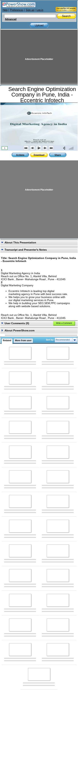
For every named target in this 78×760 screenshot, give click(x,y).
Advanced (10, 19)
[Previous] (32, 148)
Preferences (16, 10)
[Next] (45, 148)
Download (39, 155)
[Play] (38, 148)
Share (58, 155)
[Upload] (39, 25)
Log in (40, 10)
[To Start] (26, 148)
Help (5, 10)
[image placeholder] (20, 353)
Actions (20, 155)
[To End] (51, 148)
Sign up (30, 10)
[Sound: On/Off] (64, 148)
